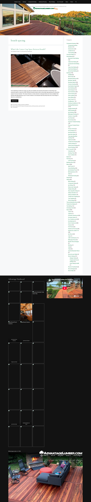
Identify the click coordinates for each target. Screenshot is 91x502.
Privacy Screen (71, 128)
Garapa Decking (71, 108)
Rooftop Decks (71, 132)
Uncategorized (70, 207)
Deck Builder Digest (72, 86)
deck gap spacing (27, 106)
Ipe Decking (71, 112)
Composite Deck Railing (73, 63)
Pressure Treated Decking (74, 121)
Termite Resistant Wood (73, 250)
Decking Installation (25, 104)
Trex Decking (71, 52)
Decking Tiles (71, 153)
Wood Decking (71, 147)
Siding (68, 179)
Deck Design (14, 104)
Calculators (70, 151)
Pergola (68, 177)
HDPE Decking (71, 110)
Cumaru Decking (72, 84)
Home (53, 460)
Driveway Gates (71, 217)
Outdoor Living (17, 1)
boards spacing (15, 106)
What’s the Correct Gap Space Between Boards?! (28, 49)
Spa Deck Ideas (71, 134)
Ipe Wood (70, 234)
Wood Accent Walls (72, 254)
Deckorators (71, 48)
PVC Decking (71, 130)
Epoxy (68, 156)
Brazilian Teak (71, 80)
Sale (69, 173)
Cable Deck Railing (72, 61)
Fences (70, 225)
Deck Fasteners (71, 91)
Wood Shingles (71, 268)
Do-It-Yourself (60, 1)
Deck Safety (71, 97)
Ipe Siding (70, 185)
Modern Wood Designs (73, 241)
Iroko (69, 236)
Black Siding (71, 181)
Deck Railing (69, 56)
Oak (69, 247)
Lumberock (70, 50)
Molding (70, 245)
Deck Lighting (71, 95)
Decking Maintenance (73, 105)
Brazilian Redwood (72, 78)
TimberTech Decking (73, 141)
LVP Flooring (71, 160)
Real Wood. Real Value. (63, 460)
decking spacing (35, 106)
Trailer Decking (71, 143)
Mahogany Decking (72, 114)
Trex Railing (69, 206)
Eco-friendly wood (72, 219)
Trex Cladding (71, 198)
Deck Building (71, 88)
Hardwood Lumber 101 (73, 230)
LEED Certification (72, 237)
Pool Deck (70, 118)
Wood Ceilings (52, 1)
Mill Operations (71, 172)
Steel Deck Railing (72, 69)
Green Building (71, 168)
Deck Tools (70, 99)
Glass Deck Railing (72, 67)
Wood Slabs (71, 270)
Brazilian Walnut (72, 82)
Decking (24, 1)
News (67, 1)
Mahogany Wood (72, 239)
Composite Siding (72, 183)
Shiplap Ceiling (73, 258)
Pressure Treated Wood (73, 125)
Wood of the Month (72, 266)
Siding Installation (72, 194)
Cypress (70, 213)
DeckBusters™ (71, 101)
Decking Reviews (79, 460)
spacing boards (42, 106)
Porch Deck (70, 119)
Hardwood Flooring (43, 1)
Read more (14, 100)
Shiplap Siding (71, 189)
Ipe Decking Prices (72, 170)
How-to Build (71, 154)
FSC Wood (70, 226)
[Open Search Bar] (76, 2)
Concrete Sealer (70, 54)
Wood (71, 1)
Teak (69, 248)
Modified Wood (70, 162)
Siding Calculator (72, 192)
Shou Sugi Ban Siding (73, 190)
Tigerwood (70, 139)
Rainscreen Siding (72, 187)
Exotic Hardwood (72, 223)
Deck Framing (71, 93)
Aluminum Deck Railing (73, 58)
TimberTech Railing (71, 204)
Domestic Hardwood (73, 215)
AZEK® (70, 74)
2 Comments (14, 107)
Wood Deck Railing (72, 71)
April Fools (70, 166)
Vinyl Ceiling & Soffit (74, 263)
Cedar (69, 211)
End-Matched (71, 221)
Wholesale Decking (72, 175)
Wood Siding (71, 200)
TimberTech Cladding (73, 196)
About (56, 460)
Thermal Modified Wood (72, 202)
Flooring (68, 158)
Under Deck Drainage (73, 145)
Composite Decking (32, 1)
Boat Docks (70, 76)
